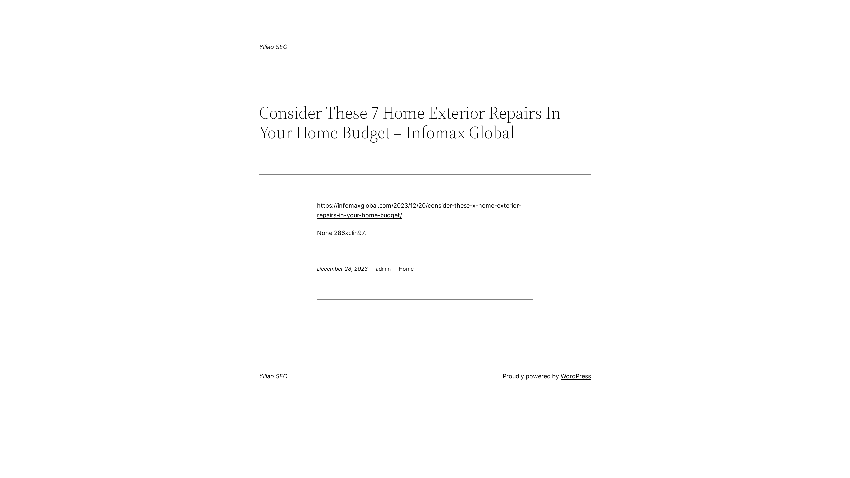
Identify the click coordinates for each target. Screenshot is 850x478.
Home (406, 268)
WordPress (576, 376)
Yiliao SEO (273, 46)
